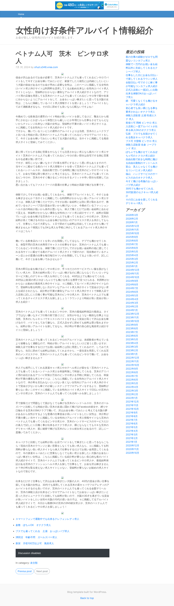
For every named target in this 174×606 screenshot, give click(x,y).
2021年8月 (132, 416)
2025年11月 (132, 229)
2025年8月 (132, 240)
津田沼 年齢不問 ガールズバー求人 (36, 537)
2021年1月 (131, 441)
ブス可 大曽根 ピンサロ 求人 (141, 141)
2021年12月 (132, 401)
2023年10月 (132, 321)
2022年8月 (132, 372)
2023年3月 (132, 346)
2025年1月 (132, 266)
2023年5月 (132, 339)
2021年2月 (132, 438)
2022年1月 (132, 398)
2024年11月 (132, 273)
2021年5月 (132, 427)
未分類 (34, 562)
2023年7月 (132, 332)
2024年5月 (132, 295)
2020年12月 (132, 445)
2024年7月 (132, 288)
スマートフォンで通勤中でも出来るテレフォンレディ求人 (47, 519)
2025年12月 (132, 226)
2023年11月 (132, 317)
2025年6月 (132, 247)
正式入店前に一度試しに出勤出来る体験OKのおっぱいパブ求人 (142, 93)
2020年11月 (132, 449)
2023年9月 (132, 324)
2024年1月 (132, 310)
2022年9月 (132, 368)
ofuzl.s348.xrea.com (46, 67)
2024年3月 (132, 302)
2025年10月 (132, 233)
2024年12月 (132, 269)
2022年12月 (132, 357)
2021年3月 (132, 434)
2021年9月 (132, 412)
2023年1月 (132, 354)
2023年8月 (132, 328)
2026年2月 (132, 218)
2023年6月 (132, 335)
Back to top (87, 598)
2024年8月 (132, 284)
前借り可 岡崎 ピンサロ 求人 (141, 122)
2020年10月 (132, 452)
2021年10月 (132, 408)
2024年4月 (132, 299)
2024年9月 (132, 280)
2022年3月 (132, 390)
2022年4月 (132, 387)
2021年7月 (132, 419)
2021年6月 (132, 423)
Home (21, 14)
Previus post (25, 571)
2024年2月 (132, 306)
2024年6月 (132, 291)
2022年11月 (132, 361)
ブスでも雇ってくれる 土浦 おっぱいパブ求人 (42, 531)
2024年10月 (132, 277)
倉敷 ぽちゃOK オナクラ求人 (33, 525)
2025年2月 (132, 262)
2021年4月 (132, 430)
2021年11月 (132, 405)
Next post (42, 571)
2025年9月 (132, 237)
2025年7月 (132, 244)
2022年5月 (132, 383)
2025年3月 (132, 258)
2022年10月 (132, 365)
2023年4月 (132, 343)
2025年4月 (132, 255)
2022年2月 (132, 394)
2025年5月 (132, 251)
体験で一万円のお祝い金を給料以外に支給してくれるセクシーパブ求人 (142, 68)
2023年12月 (132, 313)
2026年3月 (132, 215)
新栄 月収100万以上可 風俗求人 (35, 543)
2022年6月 (132, 379)
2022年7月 (132, 376)
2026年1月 (132, 222)
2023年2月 (132, 350)
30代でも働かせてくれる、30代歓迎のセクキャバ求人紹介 (142, 192)
